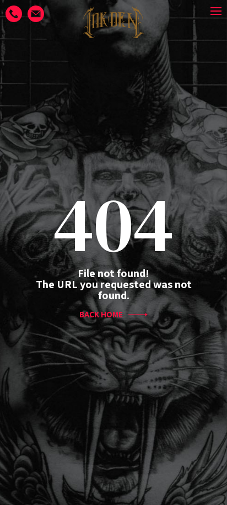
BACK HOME (101, 315)
